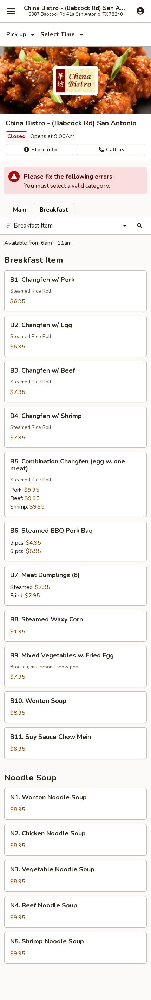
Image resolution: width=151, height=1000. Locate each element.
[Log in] (140, 11)
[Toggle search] (139, 226)
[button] (75, 291)
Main (19, 210)
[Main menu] (11, 11)
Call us (114, 149)
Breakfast (54, 210)
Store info (43, 149)
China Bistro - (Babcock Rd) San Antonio (75, 8)
